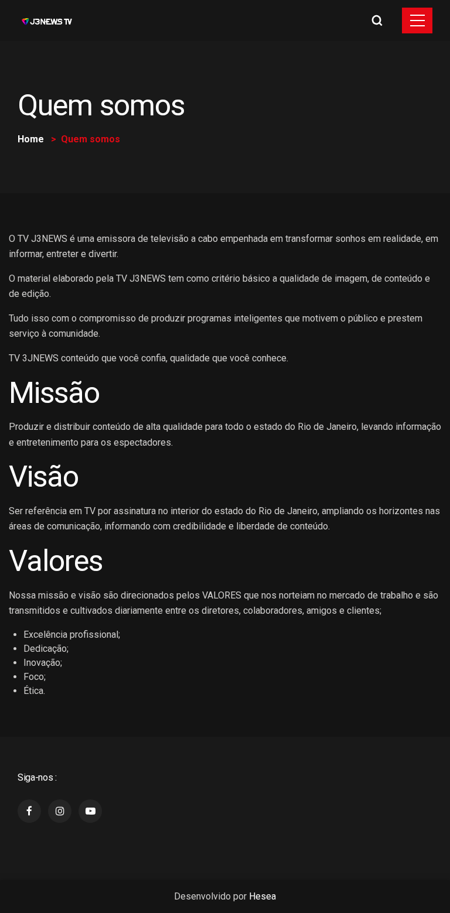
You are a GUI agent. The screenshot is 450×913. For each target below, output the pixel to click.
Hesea (262, 896)
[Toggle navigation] (417, 20)
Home (31, 139)
